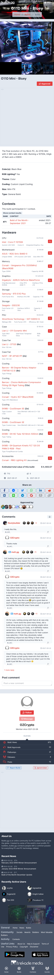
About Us (21, 944)
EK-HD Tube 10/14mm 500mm (24, 434)
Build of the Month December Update (17, 875)
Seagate (6, 305)
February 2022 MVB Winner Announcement (19, 863)
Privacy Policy (12, 947)
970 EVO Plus (19, 293)
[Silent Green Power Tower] (17, 914)
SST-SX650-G (33, 319)
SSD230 (16, 305)
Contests (16, 939)
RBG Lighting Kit (19, 460)
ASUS (4, 253)
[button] (46, 42)
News (21, 928)
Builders (35, 932)
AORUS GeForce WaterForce (26, 280)
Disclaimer (34, 947)
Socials (19, 932)
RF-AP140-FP (15, 356)
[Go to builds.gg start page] (7, 2)
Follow (28, 712)
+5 (35, 552)
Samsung (6, 293)
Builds (27, 14)
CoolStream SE (17, 408)
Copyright (24, 947)
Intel (4, 242)
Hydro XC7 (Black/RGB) (22, 397)
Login (49, 2)
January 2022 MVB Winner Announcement (19, 869)
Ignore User (42, 768)
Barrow (5, 367)
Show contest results (12, 213)
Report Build (15, 768)
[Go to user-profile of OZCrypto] (27, 702)
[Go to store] (50, 241)
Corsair (5, 265)
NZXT (4, 356)
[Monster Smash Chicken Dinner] (36, 914)
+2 (36, 523)
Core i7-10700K (15, 242)
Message (28, 719)
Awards (27, 932)
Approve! (45, 83)
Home (17, 14)
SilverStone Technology (13, 319)
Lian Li (5, 330)
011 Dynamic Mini (18, 330)
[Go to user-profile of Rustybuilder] (5, 523)
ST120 (13, 344)
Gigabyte (6, 280)
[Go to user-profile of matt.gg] (5, 552)
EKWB (5, 408)
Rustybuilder (14, 523)
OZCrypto (27, 725)
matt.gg (15, 552)
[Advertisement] (27, 801)
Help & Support (33, 944)
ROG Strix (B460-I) (18, 253)
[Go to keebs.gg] (34, 2)
